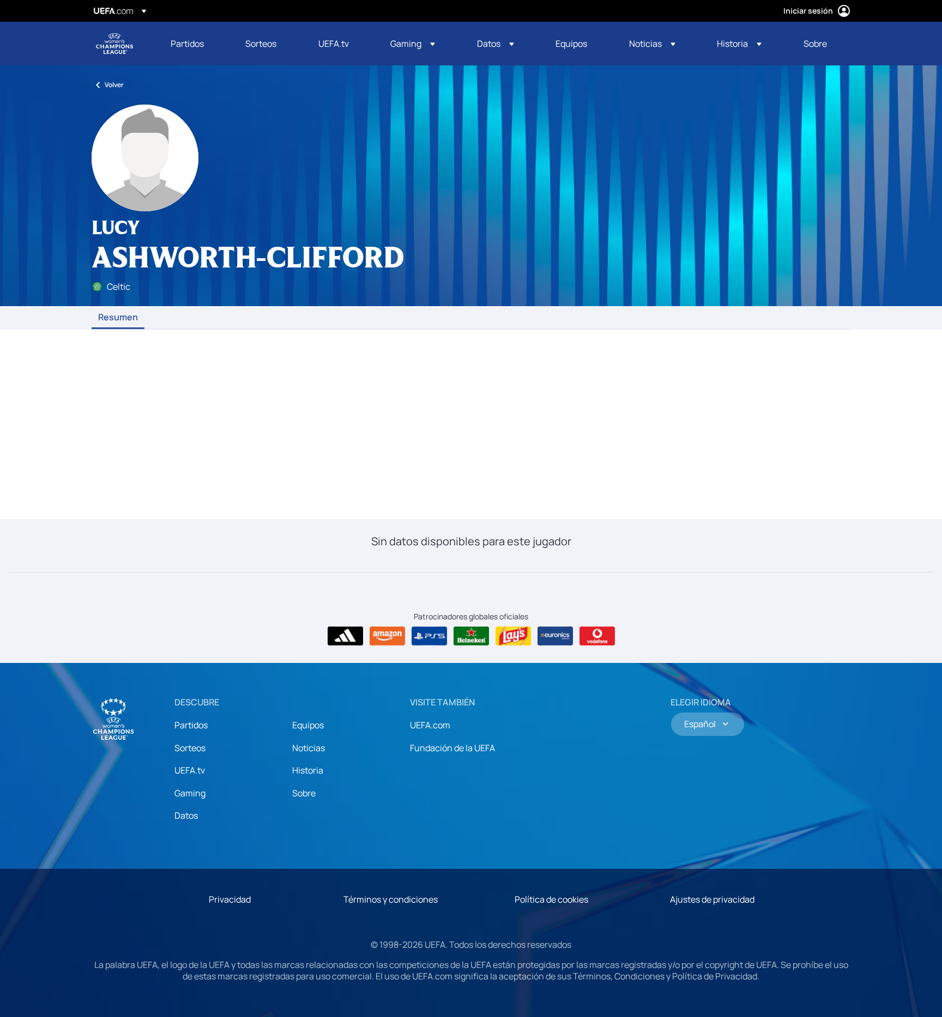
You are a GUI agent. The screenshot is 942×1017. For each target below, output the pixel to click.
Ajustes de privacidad (712, 899)
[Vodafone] (597, 636)
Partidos (191, 725)
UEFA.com (430, 725)
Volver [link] (114, 84)
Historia (307, 770)
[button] (412, 43)
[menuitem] (194, 43)
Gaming (190, 793)
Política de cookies (551, 899)
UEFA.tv (189, 770)
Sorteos (190, 748)
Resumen (118, 317)
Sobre (304, 793)
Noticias (308, 748)
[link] (187, 43)
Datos (186, 815)
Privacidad (230, 899)
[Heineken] (471, 636)
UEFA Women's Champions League (114, 43)
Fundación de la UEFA (452, 748)
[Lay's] (513, 636)
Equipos (308, 725)
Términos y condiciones (390, 899)
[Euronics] (555, 636)
